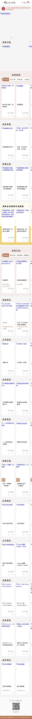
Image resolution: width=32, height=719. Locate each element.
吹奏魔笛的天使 (8, 147)
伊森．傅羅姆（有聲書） (7, 485)
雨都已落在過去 (22, 442)
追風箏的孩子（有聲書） (21, 485)
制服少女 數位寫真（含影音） (22, 644)
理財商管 (5, 79)
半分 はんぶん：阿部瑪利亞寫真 (8, 644)
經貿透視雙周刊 (22, 280)
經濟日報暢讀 (7, 686)
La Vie (5, 322)
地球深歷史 (20, 523)
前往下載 (16, 712)
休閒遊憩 (19, 255)
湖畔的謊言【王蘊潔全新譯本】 (22, 230)
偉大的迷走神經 (8, 523)
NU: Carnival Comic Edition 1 (8, 605)
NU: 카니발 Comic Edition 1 (22, 605)
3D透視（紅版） (22, 362)
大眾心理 (12, 79)
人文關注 (26, 79)
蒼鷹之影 (5, 362)
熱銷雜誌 (5, 255)
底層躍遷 (20, 104)
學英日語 (12, 255)
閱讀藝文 (26, 255)
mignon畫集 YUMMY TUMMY (22, 564)
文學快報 (19, 79)
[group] (16, 25)
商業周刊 (5, 280)
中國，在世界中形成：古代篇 (22, 148)
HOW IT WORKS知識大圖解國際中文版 (22, 324)
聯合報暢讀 (20, 686)
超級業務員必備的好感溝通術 (22, 188)
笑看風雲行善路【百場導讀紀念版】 (8, 189)
